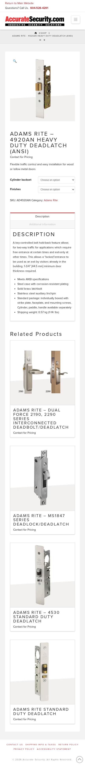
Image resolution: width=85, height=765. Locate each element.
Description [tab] (42, 216)
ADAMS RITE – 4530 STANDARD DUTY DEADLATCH (36, 617)
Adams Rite (51, 200)
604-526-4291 (39, 8)
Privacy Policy (24, 749)
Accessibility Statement (54, 749)
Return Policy (68, 744)
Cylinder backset (20, 179)
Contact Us (15, 744)
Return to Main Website (19, 3)
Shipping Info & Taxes (41, 744)
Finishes (15, 189)
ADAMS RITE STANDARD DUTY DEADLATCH (41, 711)
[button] (75, 19)
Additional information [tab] (42, 224)
